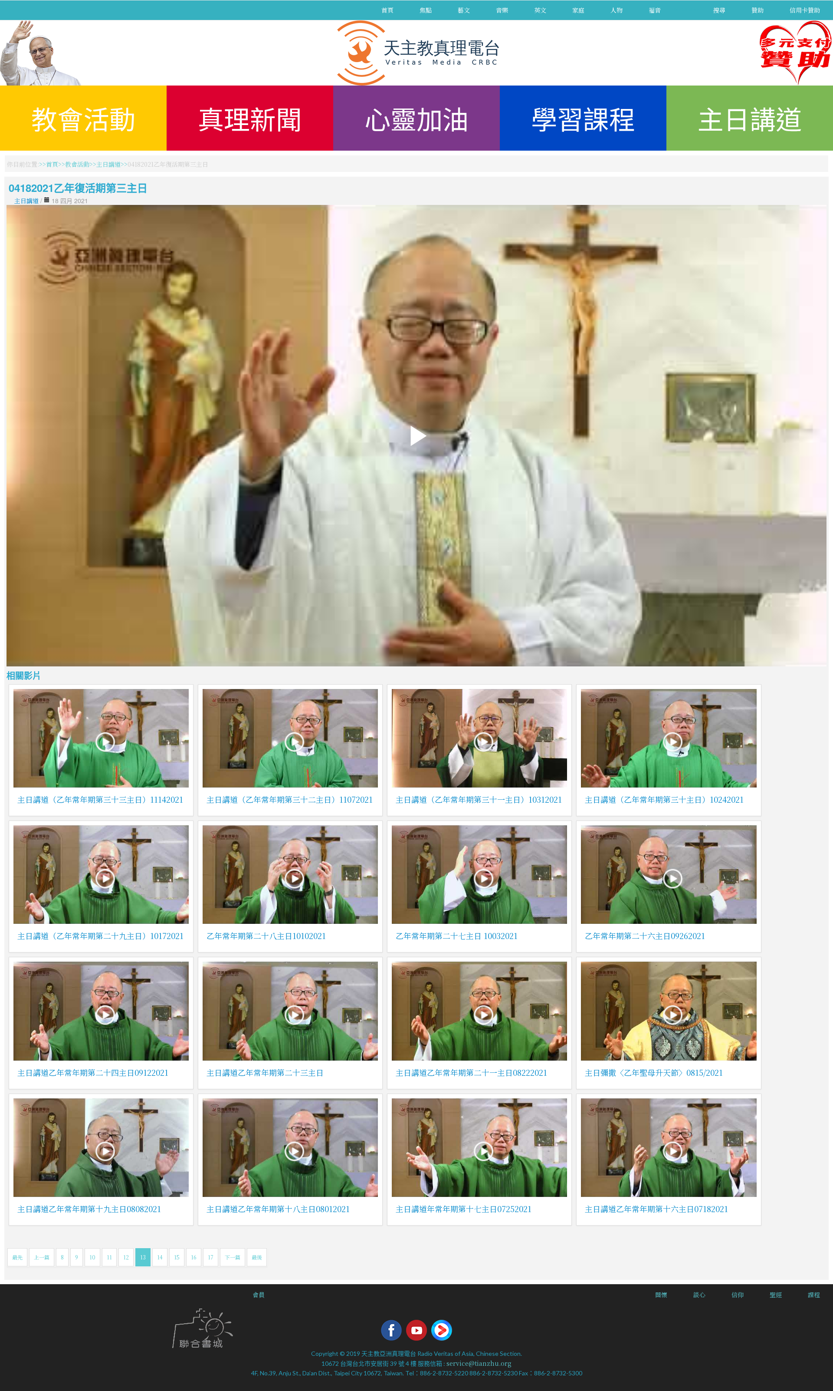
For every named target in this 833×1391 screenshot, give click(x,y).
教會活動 (83, 118)
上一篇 (41, 1257)
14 (160, 1257)
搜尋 (719, 10)
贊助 (757, 10)
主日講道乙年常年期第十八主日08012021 (278, 1208)
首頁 (387, 10)
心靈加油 (416, 118)
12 (126, 1257)
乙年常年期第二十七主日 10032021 (457, 935)
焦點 (426, 10)
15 (177, 1257)
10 (92, 1257)
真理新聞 (250, 118)
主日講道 (750, 118)
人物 (616, 10)
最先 (17, 1257)
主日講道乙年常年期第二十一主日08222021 (471, 1072)
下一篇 (232, 1257)
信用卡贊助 (805, 10)
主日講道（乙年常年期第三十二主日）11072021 (290, 799)
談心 (699, 1294)
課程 (814, 1294)
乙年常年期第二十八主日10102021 (266, 935)
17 (210, 1257)
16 (194, 1257)
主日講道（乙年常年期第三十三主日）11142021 (100, 799)
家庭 (578, 10)
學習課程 (583, 118)
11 (109, 1257)
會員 (259, 1294)
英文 (540, 10)
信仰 (737, 1294)
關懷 (661, 1294)
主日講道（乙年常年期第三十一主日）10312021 (479, 799)
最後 (257, 1257)
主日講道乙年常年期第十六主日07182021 (656, 1208)
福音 (655, 10)
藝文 (464, 10)
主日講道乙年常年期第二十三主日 (265, 1072)
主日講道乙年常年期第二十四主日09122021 (92, 1072)
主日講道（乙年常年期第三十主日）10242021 (664, 799)
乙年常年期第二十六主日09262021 (645, 935)
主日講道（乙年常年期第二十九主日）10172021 (100, 935)
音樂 (502, 10)
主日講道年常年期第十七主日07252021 (463, 1208)
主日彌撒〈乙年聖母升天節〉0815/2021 (654, 1072)
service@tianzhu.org (479, 1363)
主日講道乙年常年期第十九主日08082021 (89, 1208)
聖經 (776, 1294)
